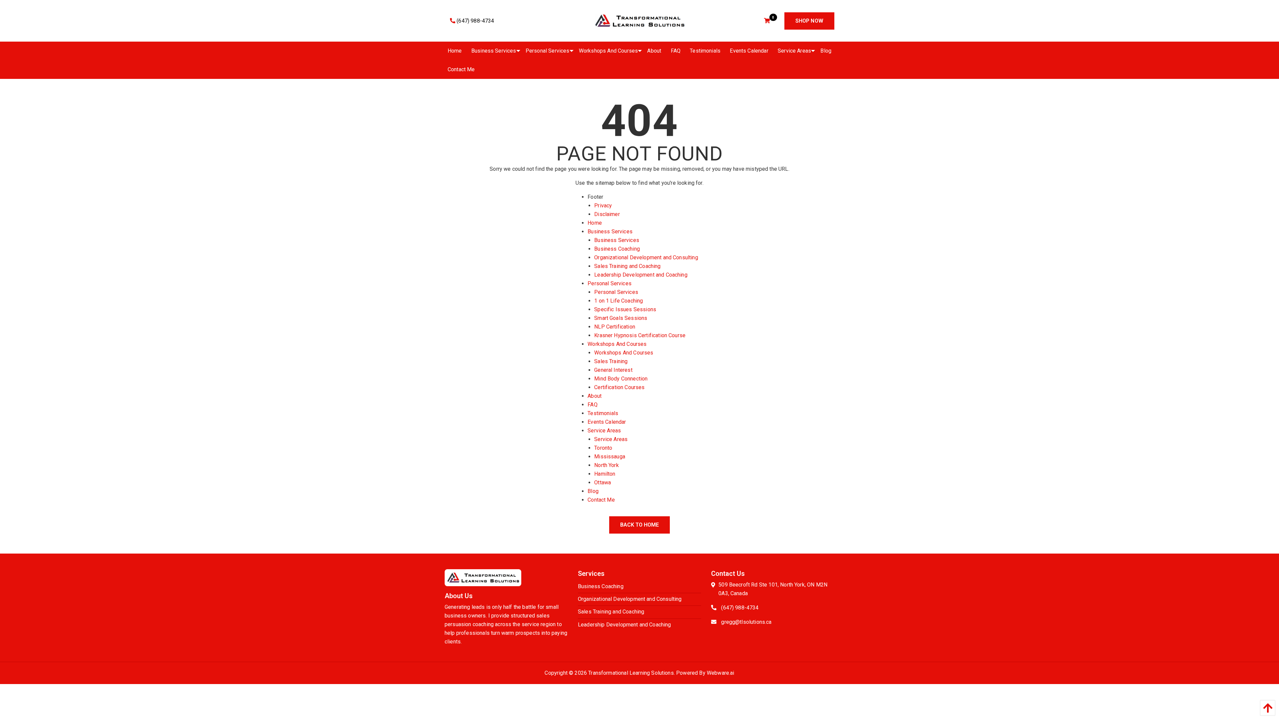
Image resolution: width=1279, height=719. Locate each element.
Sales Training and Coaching (627, 266)
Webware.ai (720, 673)
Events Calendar (607, 422)
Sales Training (611, 361)
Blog (593, 491)
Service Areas (604, 430)
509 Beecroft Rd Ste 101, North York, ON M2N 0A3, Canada (772, 589)
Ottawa (602, 482)
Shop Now (809, 21)
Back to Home (639, 525)
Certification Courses (619, 387)
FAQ (592, 404)
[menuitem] (455, 51)
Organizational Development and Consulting (646, 257)
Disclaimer (607, 214)
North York (606, 465)
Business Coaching (617, 249)
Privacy (603, 205)
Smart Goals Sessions (620, 318)
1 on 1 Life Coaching (618, 301)
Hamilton (604, 474)
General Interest (613, 370)
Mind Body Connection (620, 378)
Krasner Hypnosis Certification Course (639, 335)
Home (595, 223)
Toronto (603, 448)
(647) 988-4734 (474, 21)
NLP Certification (614, 327)
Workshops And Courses (617, 344)
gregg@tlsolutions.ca (746, 622)
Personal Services (610, 283)
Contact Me (601, 500)
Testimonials (603, 413)
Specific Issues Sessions (625, 309)
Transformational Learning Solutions (631, 673)
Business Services (610, 231)
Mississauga (609, 456)
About (595, 396)
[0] (768, 21)
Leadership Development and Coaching (640, 275)
